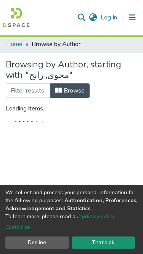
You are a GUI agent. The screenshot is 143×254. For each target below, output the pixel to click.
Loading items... (26, 108)
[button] (93, 17)
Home (14, 44)
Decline (37, 242)
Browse (73, 90)
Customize (17, 227)
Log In (110, 17)
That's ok (103, 242)
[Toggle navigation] (132, 17)
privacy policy (98, 216)
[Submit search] (81, 17)
